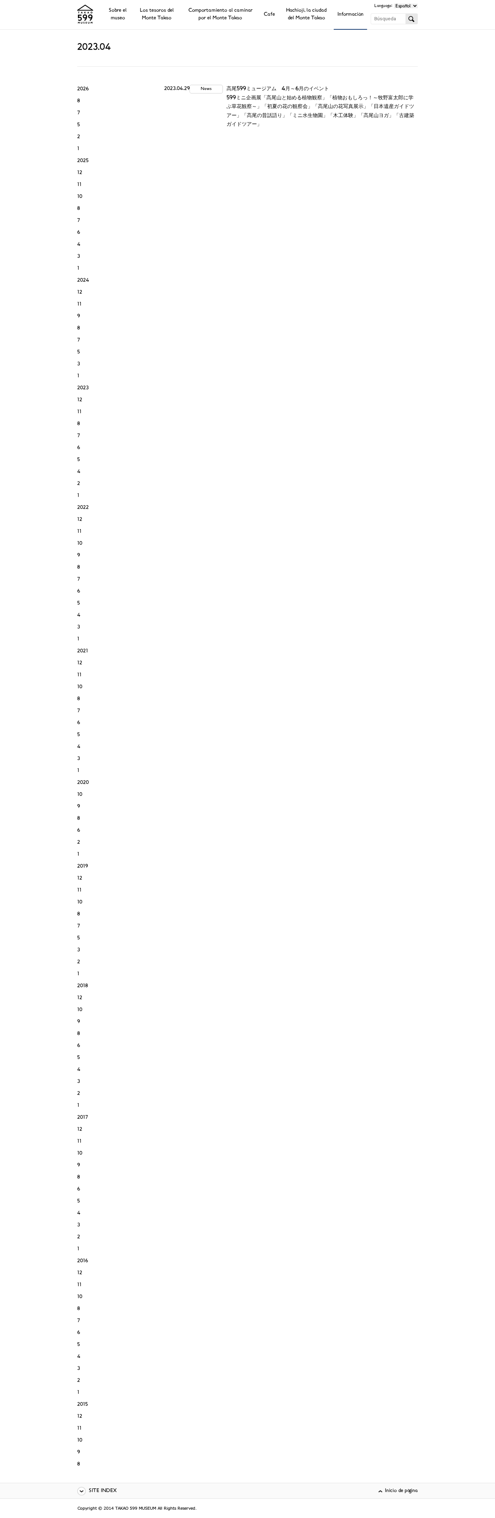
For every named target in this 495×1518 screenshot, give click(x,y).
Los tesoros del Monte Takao (157, 14)
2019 (82, 866)
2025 (82, 161)
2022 (83, 508)
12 (79, 173)
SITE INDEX (103, 1491)
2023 (83, 388)
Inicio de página (401, 1491)
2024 (83, 280)
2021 (82, 651)
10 (79, 197)
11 (79, 185)
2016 (82, 1261)
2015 (82, 1404)
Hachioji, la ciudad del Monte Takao (306, 14)
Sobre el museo (118, 14)
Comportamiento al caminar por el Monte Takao (220, 14)
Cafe (269, 14)
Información (350, 14)
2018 (82, 986)
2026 (83, 89)
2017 (82, 1117)
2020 (83, 783)
